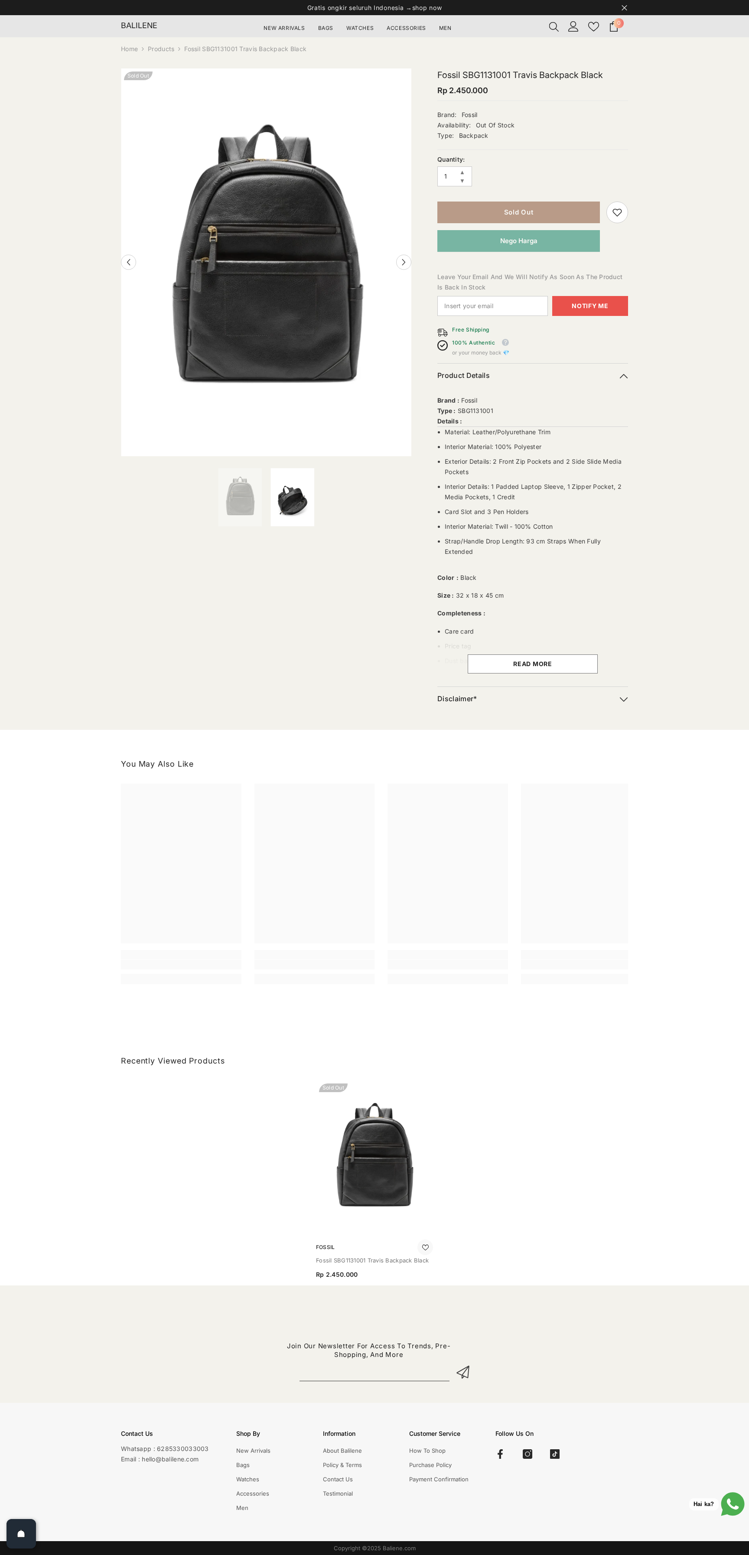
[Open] (21, 1533)
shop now (427, 7)
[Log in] (573, 26)
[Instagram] (527, 1454)
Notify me (590, 305)
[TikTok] (554, 1454)
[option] (266, 262)
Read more (532, 663)
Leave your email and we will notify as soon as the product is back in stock (529, 282)
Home (129, 48)
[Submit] (464, 1372)
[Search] (553, 26)
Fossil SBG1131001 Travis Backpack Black (372, 1260)
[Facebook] (500, 1454)
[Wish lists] (593, 26)
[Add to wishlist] (425, 1247)
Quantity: (451, 159)
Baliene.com (399, 1548)
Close (624, 7)
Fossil (470, 114)
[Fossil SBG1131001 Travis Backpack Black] (374, 1158)
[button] (128, 262)
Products (161, 48)
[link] (617, 212)
